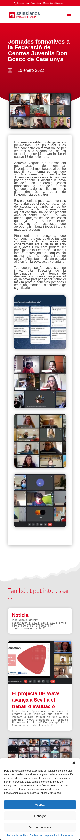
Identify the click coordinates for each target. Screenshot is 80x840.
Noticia (20, 615)
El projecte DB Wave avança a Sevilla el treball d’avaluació (35, 700)
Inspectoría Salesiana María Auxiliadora (40, 3)
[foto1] (40, 407)
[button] (74, 763)
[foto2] (40, 466)
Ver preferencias (40, 827)
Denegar (40, 816)
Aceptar (40, 804)
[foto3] (40, 526)
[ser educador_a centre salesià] (40, 348)
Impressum (67, 835)
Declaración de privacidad (44, 835)
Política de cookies (17, 835)
